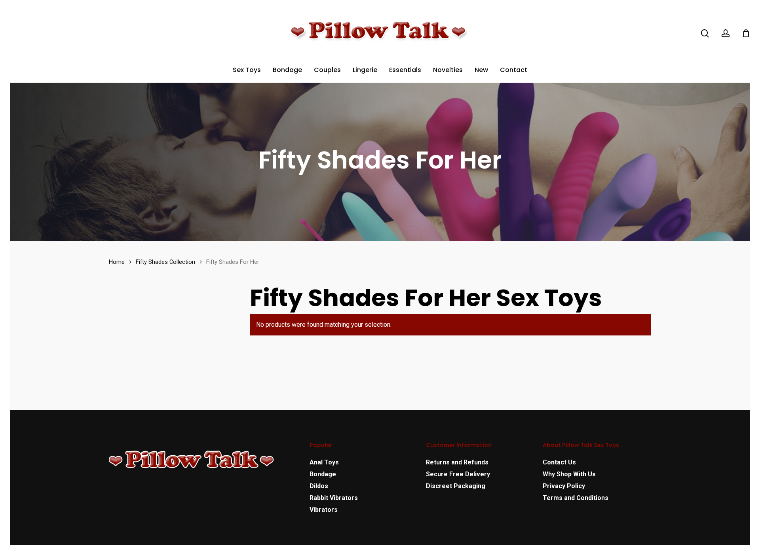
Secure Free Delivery (458, 474)
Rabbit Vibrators (334, 498)
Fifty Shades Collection (165, 261)
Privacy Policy (564, 486)
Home (117, 261)
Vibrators (324, 509)
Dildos (319, 486)
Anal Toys (324, 462)
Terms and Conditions (575, 498)
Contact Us (559, 462)
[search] (705, 33)
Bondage (323, 474)
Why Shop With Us (569, 474)
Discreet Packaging (455, 486)
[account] (725, 33)
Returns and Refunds (457, 462)
